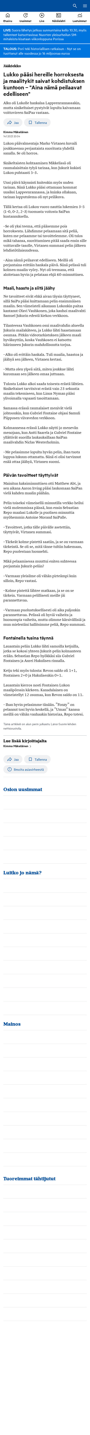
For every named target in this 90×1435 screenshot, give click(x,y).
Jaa (16, 122)
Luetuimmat (80, 21)
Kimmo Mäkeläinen (15, 746)
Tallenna (41, 122)
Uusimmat (25, 21)
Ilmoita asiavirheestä (29, 769)
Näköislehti (58, 21)
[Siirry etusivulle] (19, 6)
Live (41, 21)
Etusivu (7, 21)
